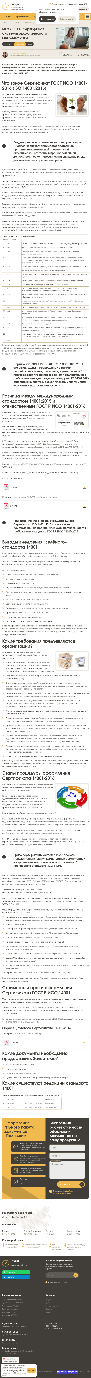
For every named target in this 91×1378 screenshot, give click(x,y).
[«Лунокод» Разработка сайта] (73, 1372)
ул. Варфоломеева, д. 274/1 (77, 4)
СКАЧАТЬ (14, 487)
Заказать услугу (81, 9)
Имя (54, 1148)
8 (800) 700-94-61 (10, 1324)
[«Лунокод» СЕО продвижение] (62, 1372)
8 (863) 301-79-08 (73, 1234)
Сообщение (55, 1160)
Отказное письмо (9, 1312)
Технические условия (10, 1309)
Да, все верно (47, 19)
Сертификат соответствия (12, 1300)
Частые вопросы (52, 1306)
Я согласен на (58, 1284)
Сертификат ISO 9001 (10, 1306)
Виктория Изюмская (18, 53)
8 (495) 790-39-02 (8, 1234)
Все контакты (9, 1225)
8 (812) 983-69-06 (30, 1234)
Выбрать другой (67, 19)
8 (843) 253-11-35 (52, 1234)
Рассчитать (65, 1184)
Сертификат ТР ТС (23, 17)
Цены (30, 44)
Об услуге (8, 44)
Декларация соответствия (12, 1303)
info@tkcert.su (8, 1340)
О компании (50, 1309)
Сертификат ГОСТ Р (9, 1315)
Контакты (49, 1312)
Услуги (8, 17)
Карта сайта (84, 1371)
